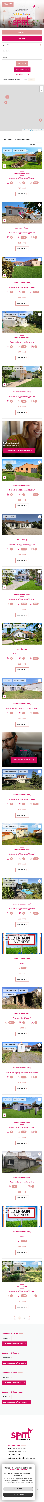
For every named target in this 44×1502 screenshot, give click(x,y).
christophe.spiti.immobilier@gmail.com (22, 1458)
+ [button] (41, 87)
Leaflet (24, 130)
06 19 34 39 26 (14, 1454)
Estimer (22, 38)
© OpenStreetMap (38, 130)
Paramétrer (18, 1489)
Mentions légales (36, 1490)
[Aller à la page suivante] (29, 1318)
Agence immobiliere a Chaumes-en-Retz (15, 80)
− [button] (41, 90)
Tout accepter (18, 1494)
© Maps (30, 130)
